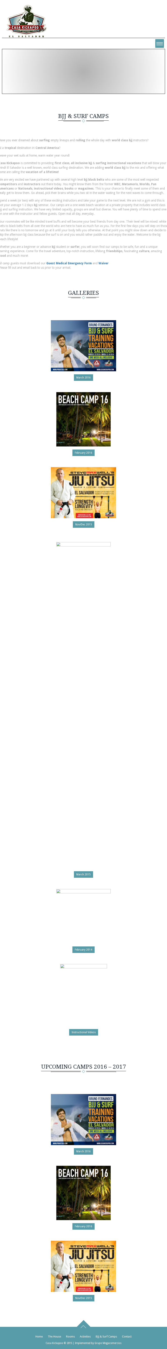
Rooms (70, 1336)
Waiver (104, 263)
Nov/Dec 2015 (83, 524)
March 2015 (83, 874)
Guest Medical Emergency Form (69, 263)
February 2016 (83, 452)
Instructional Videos (84, 1032)
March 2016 (83, 377)
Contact (127, 1336)
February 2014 (83, 949)
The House (54, 1336)
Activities (85, 1336)
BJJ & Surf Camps (106, 1336)
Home (66, 79)
